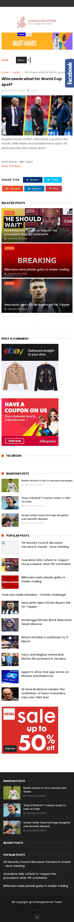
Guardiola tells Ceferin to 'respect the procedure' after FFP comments (30, 232)
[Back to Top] (37, 917)
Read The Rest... (12, 166)
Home (5, 60)
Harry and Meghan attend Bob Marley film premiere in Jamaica (43, 657)
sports (16, 72)
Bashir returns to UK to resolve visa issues (46, 480)
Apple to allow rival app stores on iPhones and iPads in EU (45, 674)
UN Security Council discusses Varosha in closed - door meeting (45, 545)
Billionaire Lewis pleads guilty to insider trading (36, 269)
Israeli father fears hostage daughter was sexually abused (44, 517)
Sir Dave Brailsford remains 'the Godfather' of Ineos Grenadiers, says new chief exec (43, 693)
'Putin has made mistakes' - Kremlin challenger (34, 595)
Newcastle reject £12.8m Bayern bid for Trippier (37, 305)
